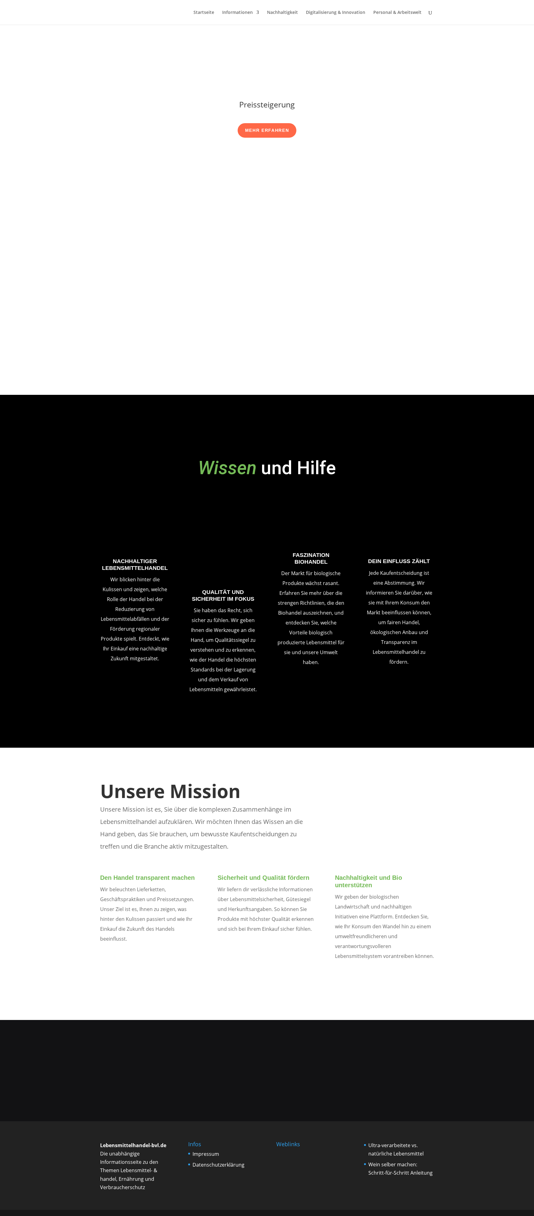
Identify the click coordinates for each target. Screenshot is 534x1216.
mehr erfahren (267, 130)
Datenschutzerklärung (218, 1164)
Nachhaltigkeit (282, 12)
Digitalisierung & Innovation (335, 12)
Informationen (237, 12)
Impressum (206, 1154)
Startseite (203, 12)
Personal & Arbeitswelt (397, 12)
